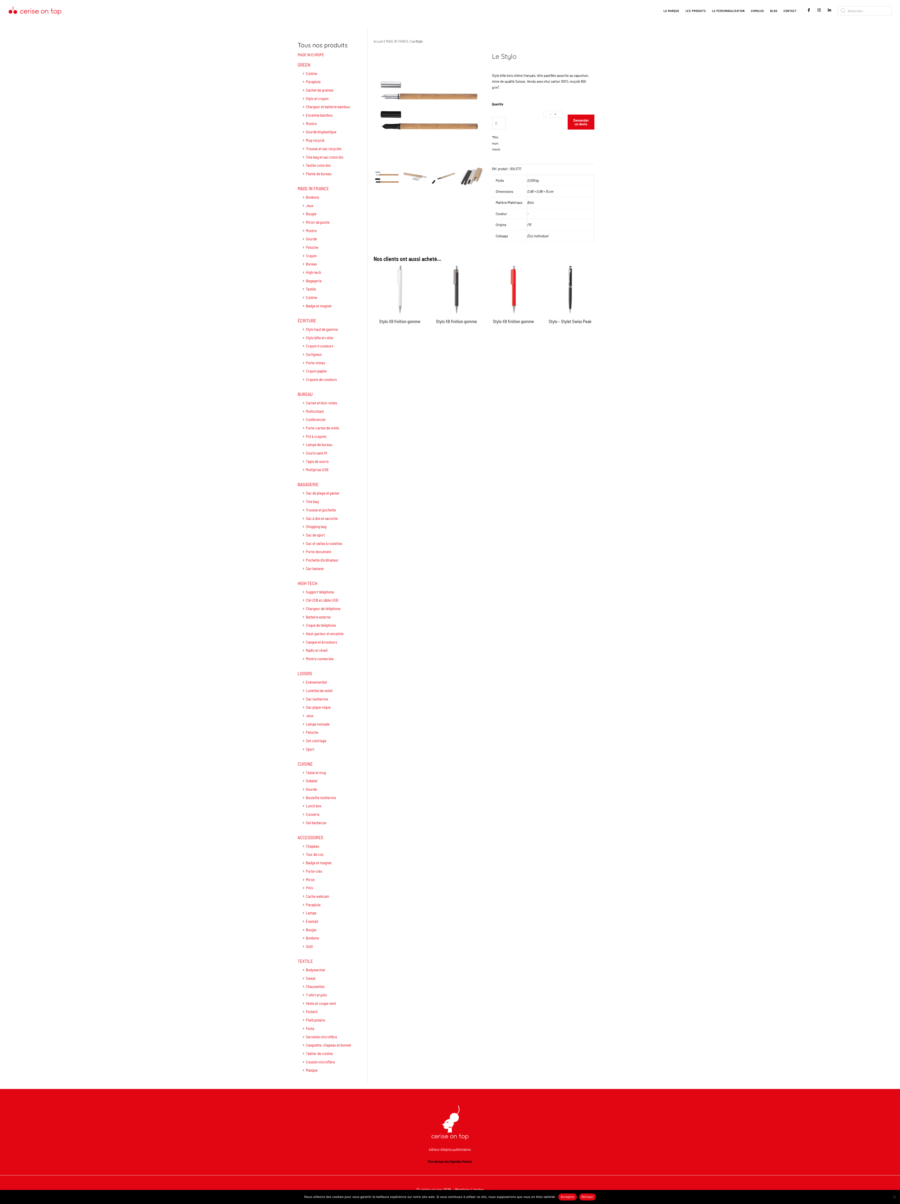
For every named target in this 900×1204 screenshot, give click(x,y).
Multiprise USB (317, 469)
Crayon (311, 255)
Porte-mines (315, 362)
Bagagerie (314, 280)
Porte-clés (314, 871)
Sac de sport (315, 535)
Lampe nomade (318, 724)
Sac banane (315, 568)
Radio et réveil (317, 650)
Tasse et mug (316, 772)
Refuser (587, 1197)
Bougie (311, 213)
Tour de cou (314, 854)
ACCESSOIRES (310, 837)
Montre (311, 123)
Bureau (311, 263)
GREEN (304, 64)
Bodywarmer (316, 969)
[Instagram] (819, 10)
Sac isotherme (317, 699)
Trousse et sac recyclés (323, 148)
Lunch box (313, 805)
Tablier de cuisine (319, 1053)
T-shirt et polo (316, 994)
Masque (312, 1070)
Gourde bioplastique (321, 131)
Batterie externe (318, 617)
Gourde (311, 238)
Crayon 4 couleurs (319, 345)
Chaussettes (315, 986)
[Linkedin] (829, 10)
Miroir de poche (318, 222)
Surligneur (314, 354)
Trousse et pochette (321, 509)
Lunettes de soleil (319, 690)
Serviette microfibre (321, 1036)
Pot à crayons (316, 436)
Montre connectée (320, 658)
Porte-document (318, 551)
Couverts (312, 814)
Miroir (310, 879)
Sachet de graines (319, 90)
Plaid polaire (315, 1020)
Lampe (311, 912)
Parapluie (313, 81)
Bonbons (312, 197)
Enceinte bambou (319, 115)
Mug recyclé (315, 140)
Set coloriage (316, 740)
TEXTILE (305, 961)
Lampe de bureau (319, 444)
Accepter (567, 1197)
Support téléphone (320, 591)
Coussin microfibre (320, 1061)
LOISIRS (305, 673)
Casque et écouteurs (321, 642)
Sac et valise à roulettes (324, 543)
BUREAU (305, 394)
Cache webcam (317, 896)
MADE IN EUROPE (311, 54)
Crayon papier (316, 371)
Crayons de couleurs (321, 379)
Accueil (378, 41)
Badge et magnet (319, 305)
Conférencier (316, 419)
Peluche (312, 247)
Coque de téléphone (321, 625)
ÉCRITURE (307, 320)
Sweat (310, 978)
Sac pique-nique (318, 707)
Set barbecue (316, 822)
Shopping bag (316, 526)
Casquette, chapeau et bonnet (328, 1045)
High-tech (313, 272)
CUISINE (305, 764)
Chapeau (312, 846)
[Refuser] (894, 1197)
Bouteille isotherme (321, 797)
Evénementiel (316, 682)
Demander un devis (581, 122)
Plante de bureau (319, 173)
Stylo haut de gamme (322, 329)
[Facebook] (809, 10)
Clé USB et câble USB (322, 600)
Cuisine (311, 73)
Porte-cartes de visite (322, 427)
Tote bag (312, 501)
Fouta (310, 1028)
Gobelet (312, 780)
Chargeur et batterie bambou (328, 106)
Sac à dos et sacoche (322, 518)
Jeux (309, 205)
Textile (311, 289)
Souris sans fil (316, 453)
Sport (310, 749)
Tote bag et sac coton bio (324, 157)
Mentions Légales (469, 1189)
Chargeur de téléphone (323, 608)
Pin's (309, 887)
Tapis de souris (317, 461)
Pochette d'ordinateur (322, 560)
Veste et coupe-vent (321, 1003)
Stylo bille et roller (320, 337)
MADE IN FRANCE (313, 188)
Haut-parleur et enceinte (325, 633)
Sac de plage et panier (323, 493)
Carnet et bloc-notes (321, 402)
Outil (309, 946)
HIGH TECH (307, 583)
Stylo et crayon (317, 98)
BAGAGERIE (308, 484)
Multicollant (315, 411)
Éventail (312, 921)
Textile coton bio (318, 165)
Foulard (311, 1011)
